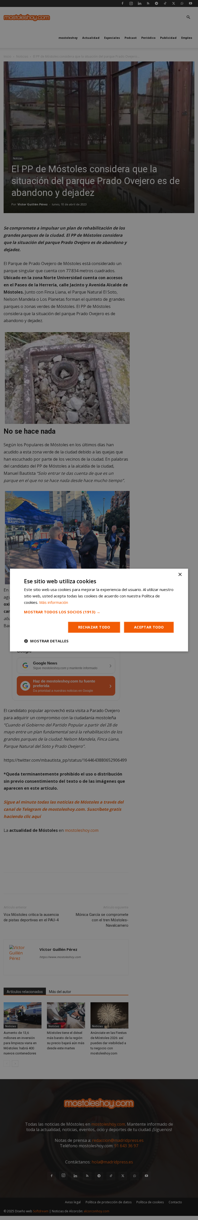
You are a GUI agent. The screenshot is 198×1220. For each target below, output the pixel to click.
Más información (53, 602)
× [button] (180, 575)
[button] (99, 611)
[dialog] (99, 610)
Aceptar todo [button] (149, 627)
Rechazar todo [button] (94, 627)
